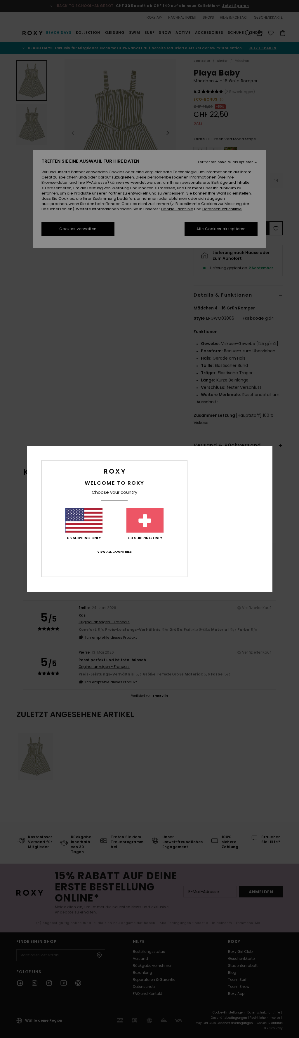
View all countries (114, 551)
